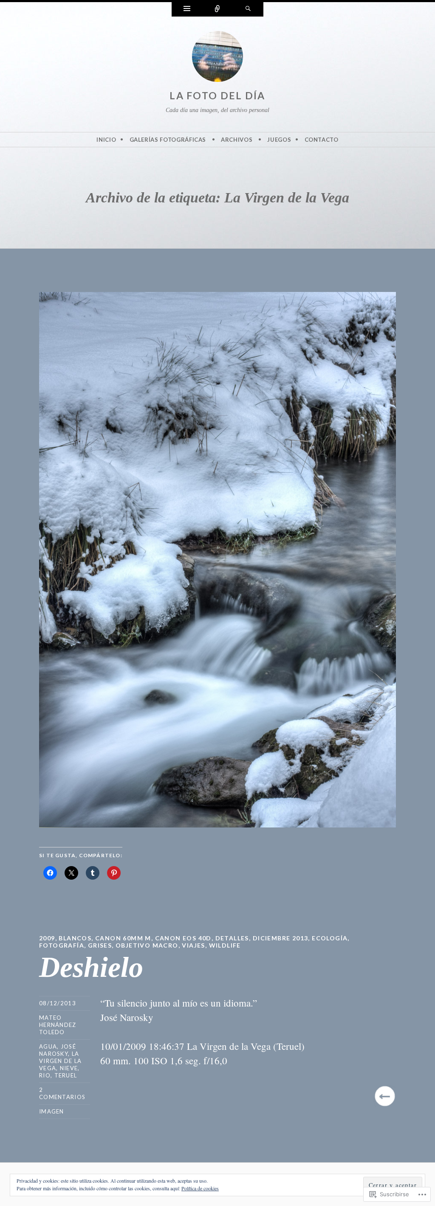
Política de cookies (200, 1188)
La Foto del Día (217, 95)
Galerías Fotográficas (168, 139)
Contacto (322, 139)
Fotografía (61, 945)
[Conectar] (217, 9)
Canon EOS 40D (183, 938)
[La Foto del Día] (217, 58)
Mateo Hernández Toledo (57, 1024)
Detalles (232, 938)
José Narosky (57, 1050)
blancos (75, 938)
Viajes (193, 945)
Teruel (65, 1075)
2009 (47, 938)
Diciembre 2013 (280, 938)
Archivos (236, 139)
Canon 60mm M (123, 938)
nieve (69, 1068)
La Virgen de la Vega (60, 1060)
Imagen (51, 1111)
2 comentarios (62, 1093)
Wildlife (225, 945)
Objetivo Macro (147, 945)
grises (100, 945)
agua (48, 1046)
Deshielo (91, 967)
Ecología (329, 938)
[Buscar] (248, 9)
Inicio (106, 139)
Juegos (279, 139)
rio (45, 1075)
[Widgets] (187, 9)
